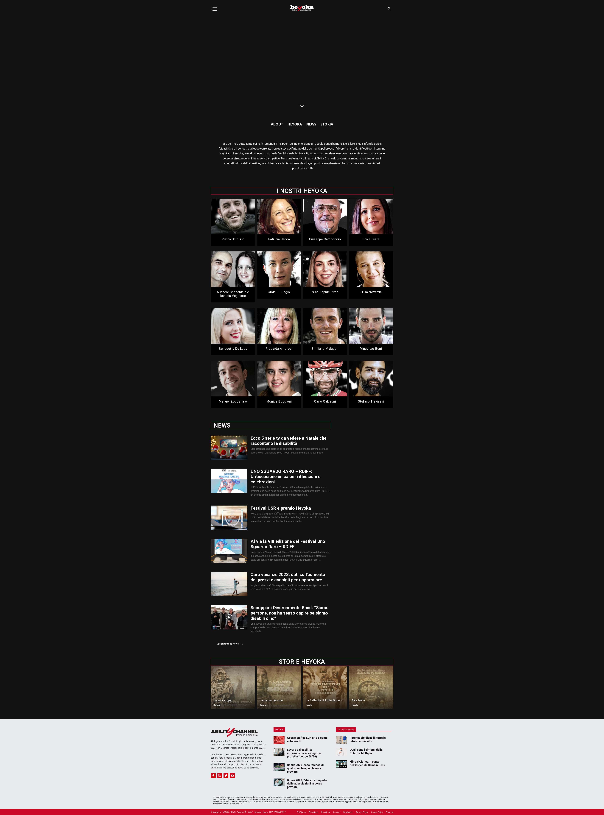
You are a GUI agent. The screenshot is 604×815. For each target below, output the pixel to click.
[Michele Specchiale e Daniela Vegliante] (233, 269)
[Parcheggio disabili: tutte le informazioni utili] (341, 740)
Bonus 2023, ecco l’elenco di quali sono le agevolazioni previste (305, 768)
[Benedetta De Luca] (233, 326)
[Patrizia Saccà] (279, 216)
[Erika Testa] (371, 216)
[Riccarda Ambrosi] (279, 326)
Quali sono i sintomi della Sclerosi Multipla (366, 751)
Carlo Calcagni (325, 401)
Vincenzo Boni (371, 348)
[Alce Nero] (371, 687)
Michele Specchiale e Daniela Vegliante (233, 294)
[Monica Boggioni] (279, 378)
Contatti (336, 812)
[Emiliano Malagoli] (325, 326)
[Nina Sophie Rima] (325, 269)
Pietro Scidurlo (233, 239)
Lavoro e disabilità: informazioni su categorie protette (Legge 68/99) (304, 753)
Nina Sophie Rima (325, 292)
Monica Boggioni (279, 401)
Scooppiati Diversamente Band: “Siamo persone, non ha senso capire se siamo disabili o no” (290, 613)
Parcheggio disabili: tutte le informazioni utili (368, 739)
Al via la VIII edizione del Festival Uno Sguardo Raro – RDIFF (288, 544)
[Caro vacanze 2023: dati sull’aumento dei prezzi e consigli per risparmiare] (229, 584)
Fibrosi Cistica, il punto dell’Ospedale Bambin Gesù (367, 763)
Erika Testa (371, 239)
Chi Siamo (301, 812)
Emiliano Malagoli (325, 348)
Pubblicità (325, 812)
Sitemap (389, 812)
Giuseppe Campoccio (325, 239)
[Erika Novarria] (371, 269)
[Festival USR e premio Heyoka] (229, 518)
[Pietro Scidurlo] (233, 216)
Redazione (313, 812)
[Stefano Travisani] (371, 378)
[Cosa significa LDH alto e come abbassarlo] (279, 740)
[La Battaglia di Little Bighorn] (325, 687)
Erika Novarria (371, 292)
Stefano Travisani (371, 401)
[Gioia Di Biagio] (279, 269)
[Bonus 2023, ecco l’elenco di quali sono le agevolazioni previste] (279, 767)
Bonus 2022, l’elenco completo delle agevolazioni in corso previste (307, 783)
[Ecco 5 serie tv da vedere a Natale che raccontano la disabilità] (229, 448)
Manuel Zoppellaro (233, 401)
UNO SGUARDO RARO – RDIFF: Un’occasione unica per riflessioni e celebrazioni (285, 476)
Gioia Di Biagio (279, 292)
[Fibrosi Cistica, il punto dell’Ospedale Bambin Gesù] (341, 764)
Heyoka (216, 705)
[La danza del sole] (279, 687)
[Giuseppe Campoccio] (325, 216)
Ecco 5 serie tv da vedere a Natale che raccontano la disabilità (289, 441)
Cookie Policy (377, 812)
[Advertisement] (365, 440)
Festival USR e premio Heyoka (281, 508)
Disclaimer (348, 812)
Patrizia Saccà (279, 239)
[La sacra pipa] (233, 687)
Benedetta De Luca (233, 348)
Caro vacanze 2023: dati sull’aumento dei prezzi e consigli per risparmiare (288, 577)
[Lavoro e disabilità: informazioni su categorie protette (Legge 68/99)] (279, 752)
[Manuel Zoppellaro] (233, 378)
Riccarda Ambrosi (279, 348)
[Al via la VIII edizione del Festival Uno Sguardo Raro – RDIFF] (229, 551)
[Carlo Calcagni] (325, 378)
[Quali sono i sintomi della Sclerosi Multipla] (341, 752)
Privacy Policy (362, 812)
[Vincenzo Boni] (371, 326)
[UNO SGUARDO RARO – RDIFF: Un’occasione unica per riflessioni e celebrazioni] (229, 481)
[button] (389, 9)
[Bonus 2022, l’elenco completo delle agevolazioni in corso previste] (279, 782)
